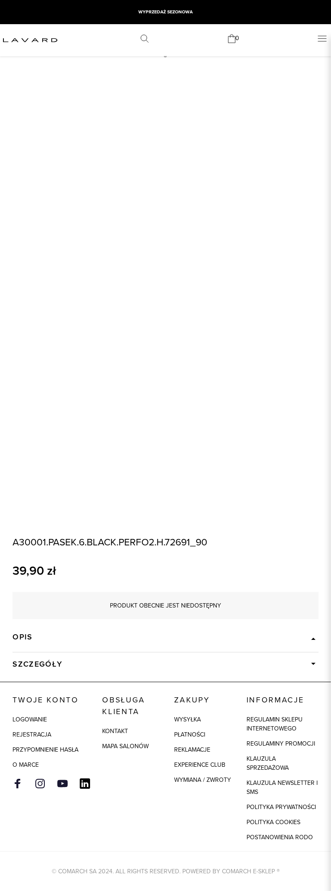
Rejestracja (31, 734)
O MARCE (25, 764)
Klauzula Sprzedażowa (268, 763)
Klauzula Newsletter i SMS (282, 787)
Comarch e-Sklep (248, 871)
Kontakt (115, 731)
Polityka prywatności (281, 807)
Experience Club (199, 764)
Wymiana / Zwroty (202, 779)
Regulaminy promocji (281, 743)
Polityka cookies (273, 822)
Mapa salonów (125, 746)
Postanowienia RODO (280, 837)
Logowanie (29, 719)
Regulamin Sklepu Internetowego (275, 724)
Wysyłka (187, 719)
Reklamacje (192, 749)
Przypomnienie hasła (45, 749)
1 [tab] (165, 55)
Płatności (189, 734)
